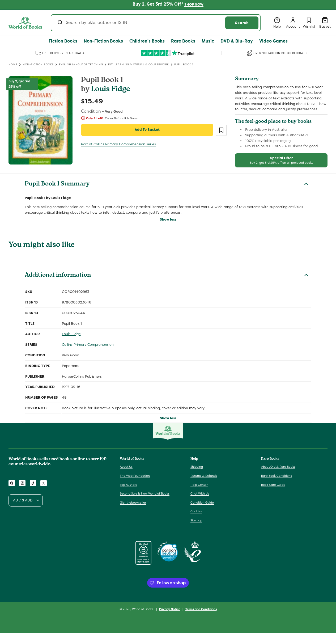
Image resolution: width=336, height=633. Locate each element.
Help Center (199, 484)
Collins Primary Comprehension (88, 345)
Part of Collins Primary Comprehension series (118, 144)
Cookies (196, 511)
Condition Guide (202, 502)
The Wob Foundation (135, 475)
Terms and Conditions (201, 608)
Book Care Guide (273, 484)
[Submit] (59, 23)
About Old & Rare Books (278, 466)
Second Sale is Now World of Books (144, 493)
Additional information (58, 275)
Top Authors (128, 484)
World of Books (143, 609)
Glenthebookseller (133, 502)
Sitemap (196, 520)
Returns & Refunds (203, 475)
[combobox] (156, 22)
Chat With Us (199, 493)
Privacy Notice (169, 608)
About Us (126, 466)
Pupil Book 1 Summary (57, 184)
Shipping (196, 466)
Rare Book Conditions (276, 475)
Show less (168, 219)
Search (242, 23)
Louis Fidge (110, 89)
